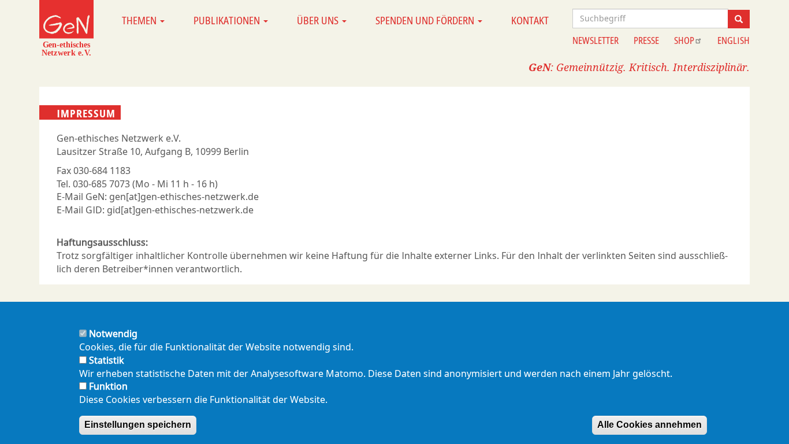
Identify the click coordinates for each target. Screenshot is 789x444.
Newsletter (595, 40)
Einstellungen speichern (137, 425)
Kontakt (530, 20)
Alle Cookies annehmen (649, 425)
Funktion (108, 386)
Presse (646, 40)
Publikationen (227, 20)
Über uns (319, 20)
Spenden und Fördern (426, 20)
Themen (140, 20)
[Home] (66, 28)
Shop (684, 40)
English (733, 40)
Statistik (106, 360)
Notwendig (113, 333)
